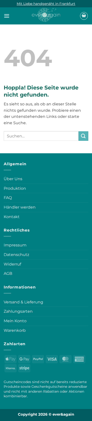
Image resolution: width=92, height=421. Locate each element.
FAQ (8, 197)
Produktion (15, 188)
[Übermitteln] (83, 136)
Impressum (15, 245)
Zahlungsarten (18, 311)
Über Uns (13, 179)
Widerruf (12, 264)
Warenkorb (15, 330)
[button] (7, 16)
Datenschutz (16, 254)
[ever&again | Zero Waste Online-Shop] (46, 13)
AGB (8, 273)
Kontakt (12, 216)
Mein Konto (15, 321)
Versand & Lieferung (23, 302)
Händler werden (20, 207)
